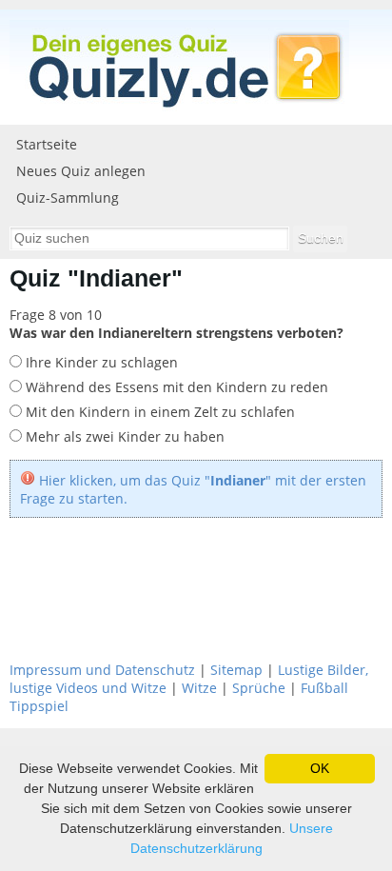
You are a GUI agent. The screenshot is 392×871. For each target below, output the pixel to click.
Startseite (46, 144)
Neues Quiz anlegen (81, 171)
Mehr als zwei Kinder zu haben (123, 436)
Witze (199, 688)
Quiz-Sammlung (67, 197)
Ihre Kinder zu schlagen (100, 362)
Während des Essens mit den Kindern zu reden (175, 387)
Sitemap (236, 670)
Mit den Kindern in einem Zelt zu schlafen (158, 412)
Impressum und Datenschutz (102, 670)
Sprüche (258, 688)
